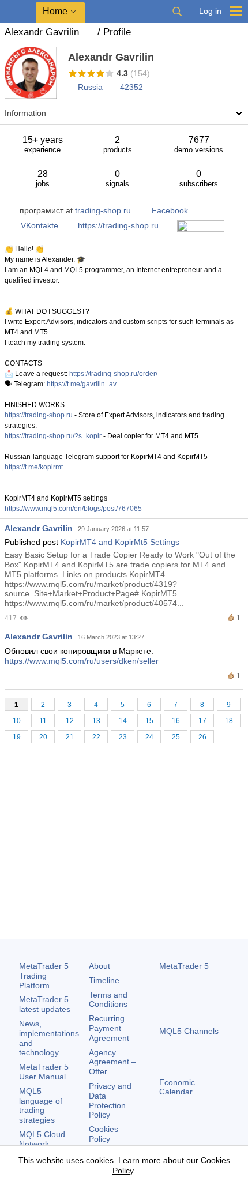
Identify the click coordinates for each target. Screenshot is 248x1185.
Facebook (170, 210)
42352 (131, 87)
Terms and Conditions (108, 999)
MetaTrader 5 (184, 965)
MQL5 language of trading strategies (40, 1105)
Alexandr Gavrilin (39, 528)
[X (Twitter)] (203, 1132)
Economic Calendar (177, 1087)
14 (123, 721)
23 (123, 737)
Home (55, 11)
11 (43, 721)
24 (149, 737)
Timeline (104, 980)
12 (70, 721)
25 (176, 737)
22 (96, 737)
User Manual (44, 1071)
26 (202, 737)
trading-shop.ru (103, 210)
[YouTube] (221, 1132)
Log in (210, 11)
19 (17, 737)
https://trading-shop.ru (118, 225)
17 (202, 721)
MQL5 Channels (189, 1031)
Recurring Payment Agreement (109, 1028)
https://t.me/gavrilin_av (82, 384)
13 (96, 721)
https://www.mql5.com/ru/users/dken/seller (82, 660)
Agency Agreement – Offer (112, 1062)
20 (43, 737)
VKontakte (39, 225)
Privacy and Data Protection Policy (110, 1100)
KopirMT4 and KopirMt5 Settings (120, 542)
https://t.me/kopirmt (34, 467)
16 (176, 721)
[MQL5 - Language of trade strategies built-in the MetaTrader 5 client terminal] (18, 12)
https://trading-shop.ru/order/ (113, 374)
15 (149, 721)
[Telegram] (184, 1132)
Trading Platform (44, 975)
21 (70, 737)
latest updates (44, 1004)
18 (229, 721)
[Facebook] (166, 1132)
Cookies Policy (103, 1133)
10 (17, 721)
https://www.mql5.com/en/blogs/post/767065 (73, 509)
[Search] (177, 11)
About (99, 965)
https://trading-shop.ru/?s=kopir (53, 436)
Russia (90, 87)
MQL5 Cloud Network (42, 1139)
